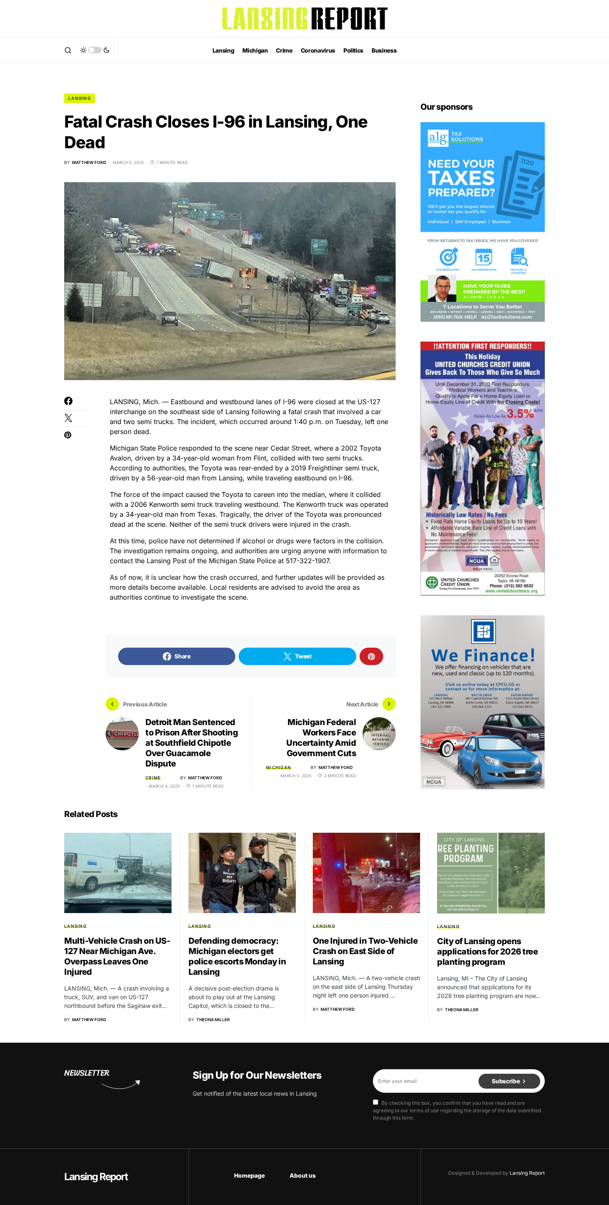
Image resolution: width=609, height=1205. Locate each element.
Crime (153, 777)
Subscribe (506, 1080)
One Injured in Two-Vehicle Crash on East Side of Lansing (365, 951)
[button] (68, 50)
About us (303, 1175)
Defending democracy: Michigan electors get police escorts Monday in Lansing (237, 956)
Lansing (79, 98)
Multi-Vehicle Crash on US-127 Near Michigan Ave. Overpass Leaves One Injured (117, 956)
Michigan (278, 767)
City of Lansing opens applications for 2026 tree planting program (487, 951)
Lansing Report (96, 1177)
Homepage (249, 1175)
